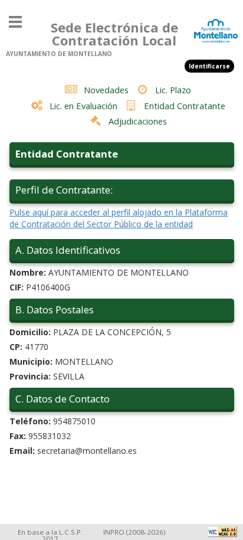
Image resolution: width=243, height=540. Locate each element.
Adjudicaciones (138, 121)
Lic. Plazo (173, 90)
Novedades (106, 90)
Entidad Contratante (184, 106)
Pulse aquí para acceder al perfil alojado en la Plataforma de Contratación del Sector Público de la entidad (118, 218)
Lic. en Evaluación (83, 106)
